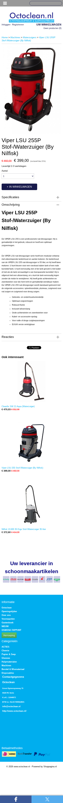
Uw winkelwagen (48, 24)
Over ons (6, 615)
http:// (5, 711)
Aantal (5, 171)
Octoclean (7, 607)
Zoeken (58, 3)
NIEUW (5, 626)
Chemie (5, 650)
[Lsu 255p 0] (31, 89)
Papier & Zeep (9, 654)
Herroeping (9, 635)
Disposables (8, 673)
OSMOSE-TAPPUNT (11, 630)
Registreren (18, 24)
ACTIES (5, 647)
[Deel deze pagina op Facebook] (16, 799)
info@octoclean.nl (11, 706)
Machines (15, 37)
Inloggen (6, 24)
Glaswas (6, 658)
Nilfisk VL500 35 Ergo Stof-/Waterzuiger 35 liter (24, 529)
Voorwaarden (8, 619)
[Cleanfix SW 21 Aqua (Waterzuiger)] (31, 381)
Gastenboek (7, 622)
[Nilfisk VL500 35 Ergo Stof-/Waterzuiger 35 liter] (31, 504)
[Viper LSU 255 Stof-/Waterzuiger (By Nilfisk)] (31, 443)
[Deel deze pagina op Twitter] (47, 799)
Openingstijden (9, 611)
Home (5, 37)
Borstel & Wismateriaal (13, 669)
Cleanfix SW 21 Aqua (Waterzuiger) (18, 406)
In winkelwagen (20, 186)
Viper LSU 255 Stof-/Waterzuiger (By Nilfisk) (22, 468)
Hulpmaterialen (9, 662)
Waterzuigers (29, 37)
